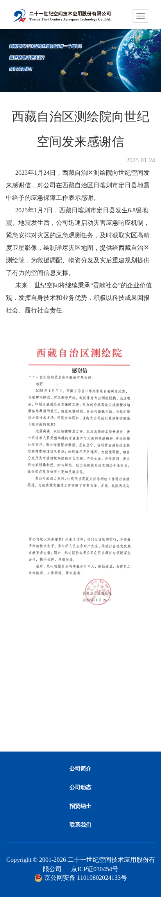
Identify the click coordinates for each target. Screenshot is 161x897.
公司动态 (80, 787)
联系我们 (80, 825)
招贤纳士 (80, 806)
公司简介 (80, 768)
